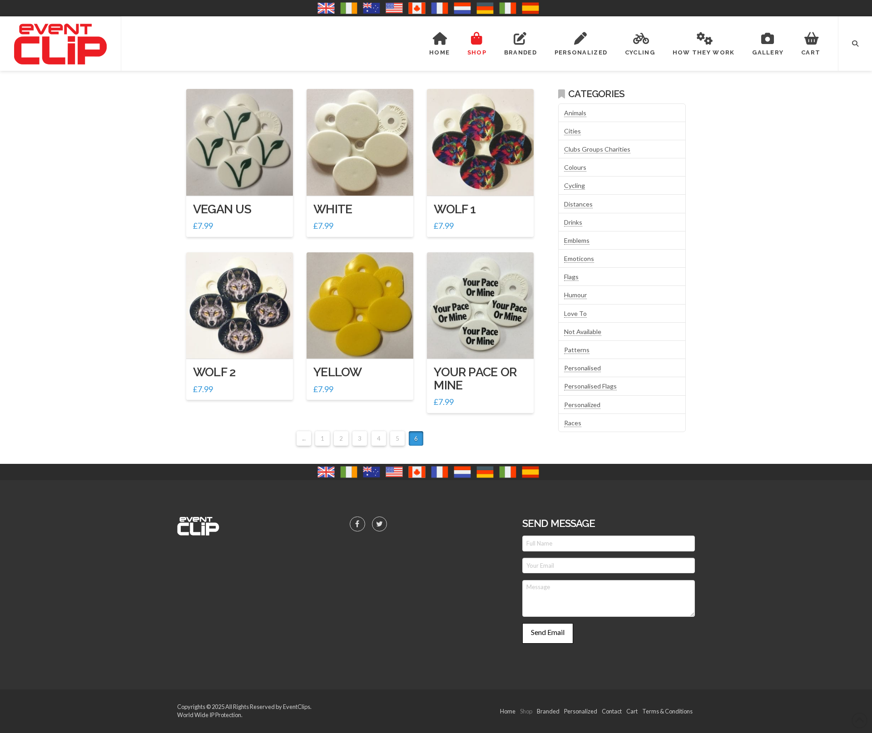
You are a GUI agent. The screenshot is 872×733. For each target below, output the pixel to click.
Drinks (573, 222)
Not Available (582, 331)
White (332, 209)
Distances (578, 204)
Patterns (577, 350)
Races (572, 423)
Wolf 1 (455, 209)
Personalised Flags (590, 386)
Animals (575, 113)
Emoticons (579, 258)
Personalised (582, 368)
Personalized (582, 404)
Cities (572, 131)
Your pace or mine (475, 378)
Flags (571, 276)
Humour (575, 295)
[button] (855, 43)
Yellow (337, 372)
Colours (575, 167)
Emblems (577, 240)
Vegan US (222, 209)
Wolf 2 (214, 372)
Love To (575, 313)
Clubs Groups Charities (597, 149)
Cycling (574, 185)
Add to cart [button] (243, 180)
